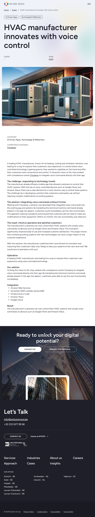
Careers (78, 458)
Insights (55, 463)
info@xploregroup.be (16, 419)
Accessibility (55, 512)
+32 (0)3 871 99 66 (14, 424)
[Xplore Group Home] (14, 4)
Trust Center (68, 512)
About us (56, 458)
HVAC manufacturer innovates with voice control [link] (39, 10)
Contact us (29, 349)
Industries (33, 458)
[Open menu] (89, 4)
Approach (10, 463)
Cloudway (11, 147)
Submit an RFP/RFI (38, 436)
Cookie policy (42, 512)
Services (9, 458)
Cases (14, 10)
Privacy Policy (29, 512)
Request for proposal (60, 349)
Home (6, 10)
